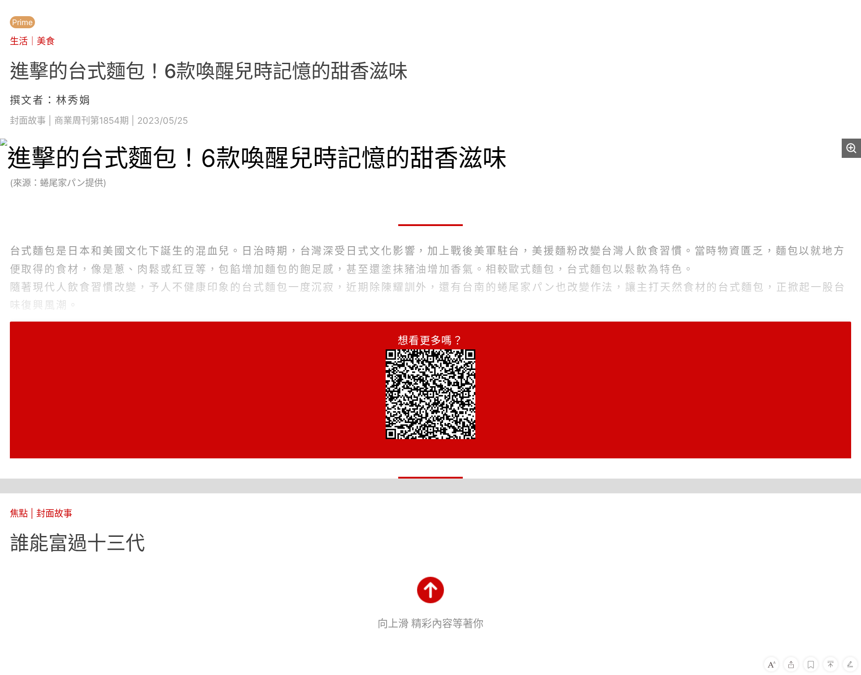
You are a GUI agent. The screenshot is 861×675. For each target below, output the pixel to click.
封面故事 (54, 513)
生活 (19, 41)
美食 (46, 41)
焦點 (19, 513)
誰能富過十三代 (77, 542)
